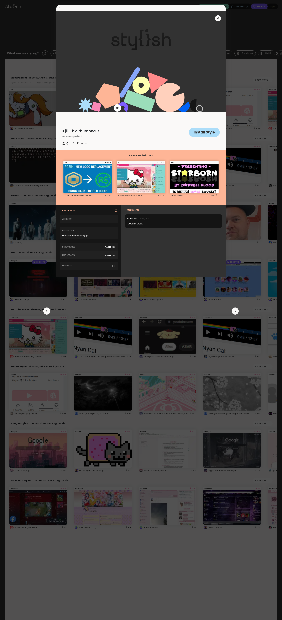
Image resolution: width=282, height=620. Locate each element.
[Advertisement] (12, 310)
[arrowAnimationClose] (47, 311)
